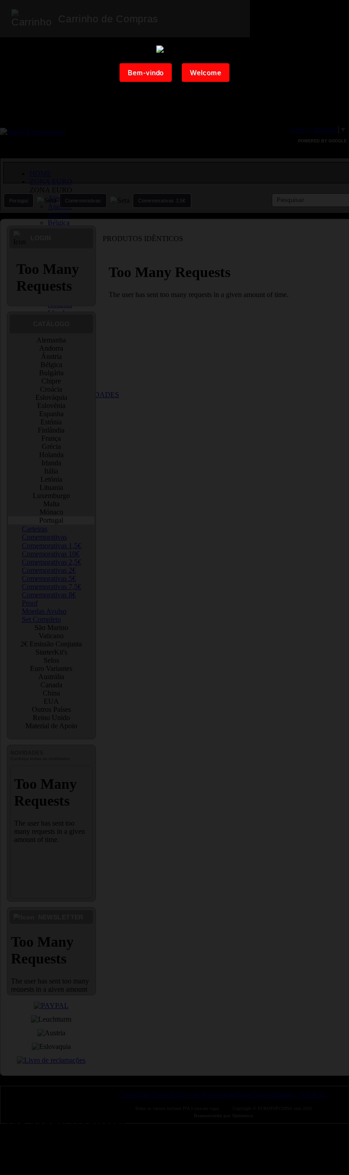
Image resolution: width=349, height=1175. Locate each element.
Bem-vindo (146, 72)
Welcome (205, 72)
